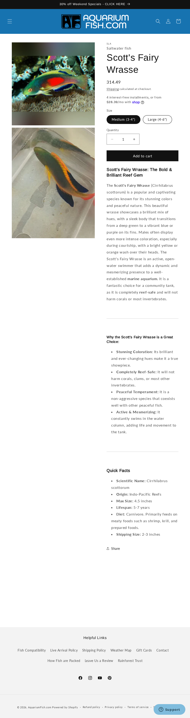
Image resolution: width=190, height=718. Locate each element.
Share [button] (115, 548)
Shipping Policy (94, 650)
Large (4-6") (157, 119)
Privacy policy (114, 707)
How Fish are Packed (64, 661)
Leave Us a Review (99, 661)
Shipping (113, 89)
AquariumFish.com (39, 707)
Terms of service (138, 707)
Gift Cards (144, 650)
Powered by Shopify (65, 707)
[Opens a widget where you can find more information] (169, 710)
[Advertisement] (95, 594)
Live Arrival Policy (64, 650)
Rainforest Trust (130, 661)
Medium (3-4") (123, 119)
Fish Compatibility (32, 650)
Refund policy (91, 707)
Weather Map (121, 650)
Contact (162, 650)
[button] (10, 21)
